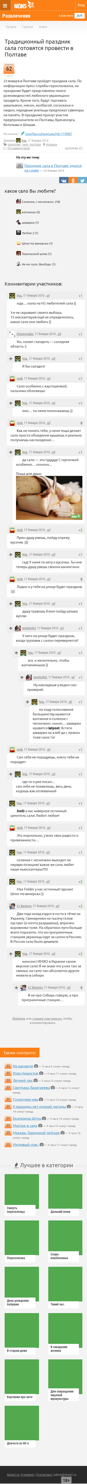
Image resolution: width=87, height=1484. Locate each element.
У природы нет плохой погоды (39, 1106)
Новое (43, 27)
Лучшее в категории (46, 1165)
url (48, 295)
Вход (81, 5)
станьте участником (47, 1018)
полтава (35, 144)
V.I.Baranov (24, 906)
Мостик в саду (25, 1125)
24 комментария (18, 148)
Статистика (44, 1475)
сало (25, 144)
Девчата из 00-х (18, 1443)
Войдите (19, 1018)
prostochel (29, 628)
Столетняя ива (25, 1099)
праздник (14, 144)
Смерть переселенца (16, 1210)
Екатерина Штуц (27, 1118)
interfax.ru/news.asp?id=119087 (48, 134)
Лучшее (11, 27)
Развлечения (16, 16)
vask (20, 378)
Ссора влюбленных (59, 1256)
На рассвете (23, 1065)
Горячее (27, 27)
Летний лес (23, 1080)
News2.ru (13, 1475)
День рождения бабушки (18, 1302)
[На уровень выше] (11, 358)
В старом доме (17, 1350)
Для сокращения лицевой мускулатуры (62, 1395)
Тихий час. (58, 1304)
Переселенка (16, 1258)
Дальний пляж (61, 1212)
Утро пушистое (25, 1073)
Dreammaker (25, 334)
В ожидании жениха (59, 1348)
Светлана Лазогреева (31, 1087)
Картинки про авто (19, 1397)
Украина (51, 144)
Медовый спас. (26, 1144)
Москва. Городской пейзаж (36, 1132)
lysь (24, 140)
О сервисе (27, 1475)
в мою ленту (66, 15)
